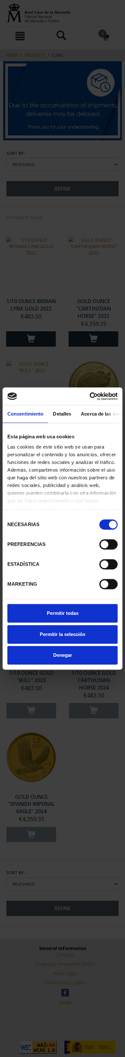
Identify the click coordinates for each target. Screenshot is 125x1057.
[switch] (108, 544)
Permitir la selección (62, 634)
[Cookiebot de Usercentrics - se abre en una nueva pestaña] (90, 396)
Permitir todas (63, 613)
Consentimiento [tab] (25, 414)
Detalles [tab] (62, 414)
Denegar (62, 655)
